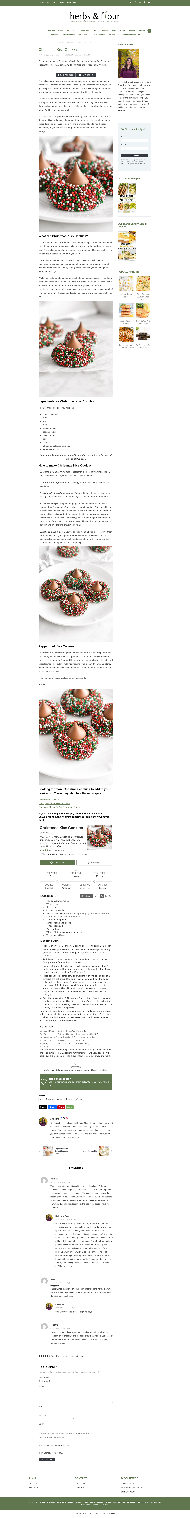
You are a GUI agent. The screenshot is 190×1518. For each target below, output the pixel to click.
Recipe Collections (131, 35)
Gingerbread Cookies (49, 800)
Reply (69, 1182)
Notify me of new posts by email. (51, 1453)
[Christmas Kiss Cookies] (76, 185)
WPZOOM (112, 1514)
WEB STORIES (34, 1488)
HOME (42, 2)
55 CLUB (54, 1325)
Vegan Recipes (84, 35)
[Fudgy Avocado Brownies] (143, 329)
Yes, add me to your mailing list (52, 1438)
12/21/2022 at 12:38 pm (62, 1219)
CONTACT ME (80, 1484)
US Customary (86, 896)
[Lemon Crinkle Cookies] (126, 278)
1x (102, 896)
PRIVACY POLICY (72, 2)
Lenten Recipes (68, 35)
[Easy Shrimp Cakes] (126, 305)
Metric (96, 896)
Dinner (96, 30)
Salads (105, 30)
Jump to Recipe (66, 75)
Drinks (142, 30)
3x (110, 896)
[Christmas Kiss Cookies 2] (76, 350)
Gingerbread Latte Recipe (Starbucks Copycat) (61, 1151)
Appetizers (84, 30)
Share (53, 1107)
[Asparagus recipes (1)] (127, 184)
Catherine (49, 55)
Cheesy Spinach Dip (89, 1151)
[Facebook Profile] (61, 1119)
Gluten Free (114, 35)
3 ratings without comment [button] (75, 1356)
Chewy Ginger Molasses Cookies (54, 803)
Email (123, 145)
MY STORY (33, 1484)
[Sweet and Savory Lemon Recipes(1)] (127, 232)
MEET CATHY (51, 2)
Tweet (44, 1107)
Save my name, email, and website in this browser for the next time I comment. (65, 1433)
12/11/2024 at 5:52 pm (57, 1283)
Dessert (132, 30)
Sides (114, 30)
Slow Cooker (99, 35)
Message (42, 1386)
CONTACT (61, 2)
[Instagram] (67, 1119)
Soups (122, 30)
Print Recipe (87, 75)
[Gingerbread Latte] (47, 1151)
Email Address (44, 1415)
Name (40, 1407)
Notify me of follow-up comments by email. (55, 1445)
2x (106, 896)
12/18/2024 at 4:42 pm (62, 1308)
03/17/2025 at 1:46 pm (57, 1328)
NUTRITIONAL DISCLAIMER (131, 1488)
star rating (62, 1082)
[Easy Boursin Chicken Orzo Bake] (143, 278)
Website (41, 1424)
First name (124, 137)
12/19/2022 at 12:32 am (58, 1182)
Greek (61, 30)
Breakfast (71, 30)
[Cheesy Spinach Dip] (103, 1151)
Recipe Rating (44, 1378)
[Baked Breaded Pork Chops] (143, 305)
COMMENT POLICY (128, 1492)
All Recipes (50, 30)
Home (61, 43)
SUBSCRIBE (79, 1488)
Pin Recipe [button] (95, 863)
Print (70, 1107)
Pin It (62, 1107)
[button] (41, 850)
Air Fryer (54, 35)
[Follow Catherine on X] (64, 1119)
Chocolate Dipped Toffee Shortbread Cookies (60, 807)
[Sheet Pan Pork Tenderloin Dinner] (126, 329)
